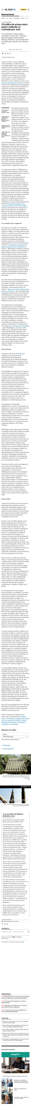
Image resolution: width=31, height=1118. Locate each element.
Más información (5, 938)
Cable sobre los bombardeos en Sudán (6, 127)
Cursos (15, 1054)
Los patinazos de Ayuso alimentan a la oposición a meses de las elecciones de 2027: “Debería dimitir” (16, 1039)
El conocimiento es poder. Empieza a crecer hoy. (15, 1076)
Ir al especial (14, 724)
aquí (23, 941)
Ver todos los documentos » (11, 739)
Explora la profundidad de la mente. (20, 1089)
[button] (15, 794)
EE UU (7, 18)
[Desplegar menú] (3, 9)
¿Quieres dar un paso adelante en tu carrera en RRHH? (21, 1098)
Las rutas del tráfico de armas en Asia (5, 111)
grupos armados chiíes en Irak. (12, 83)
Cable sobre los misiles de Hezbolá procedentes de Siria (6, 135)
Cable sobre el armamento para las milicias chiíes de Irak (5, 119)
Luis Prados (10, 718)
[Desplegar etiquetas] (28, 932)
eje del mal (21, 353)
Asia (26, 18)
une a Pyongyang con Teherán (19, 326)
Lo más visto (5, 1018)
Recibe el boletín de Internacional (11, 921)
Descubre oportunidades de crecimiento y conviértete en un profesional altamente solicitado (21, 1081)
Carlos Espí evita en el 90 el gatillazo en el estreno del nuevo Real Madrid (14, 1010)
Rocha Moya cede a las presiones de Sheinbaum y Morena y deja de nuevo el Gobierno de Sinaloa (15, 997)
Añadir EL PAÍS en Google (9, 57)
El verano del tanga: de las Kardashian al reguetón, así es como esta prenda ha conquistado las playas (16, 1026)
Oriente (22, 18)
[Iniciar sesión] (28, 9)
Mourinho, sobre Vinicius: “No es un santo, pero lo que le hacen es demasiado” (14, 1006)
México (10, 18)
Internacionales (8, 748)
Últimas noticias (6, 993)
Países (5, 734)
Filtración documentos (18, 931)
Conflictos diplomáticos (7, 931)
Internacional (8, 14)
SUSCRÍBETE (23, 9)
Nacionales (6, 745)
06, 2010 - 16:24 (17, 49)
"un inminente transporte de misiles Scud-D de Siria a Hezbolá (14, 246)
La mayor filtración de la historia (14, 721)
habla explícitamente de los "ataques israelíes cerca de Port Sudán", (14, 205)
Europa (3, 18)
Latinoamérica (17, 18)
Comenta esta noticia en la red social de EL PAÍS (15, 719)
